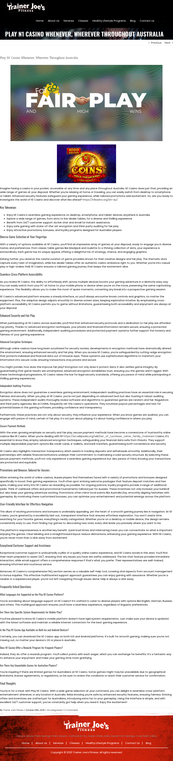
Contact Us (132, 743)
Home (25, 743)
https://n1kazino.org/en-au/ (100, 199)
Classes (75, 743)
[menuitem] (40, 21)
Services (58, 743)
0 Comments (71, 710)
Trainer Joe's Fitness (13, 710)
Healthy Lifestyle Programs (102, 743)
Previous (156, 42)
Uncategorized (54, 710)
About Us (41, 743)
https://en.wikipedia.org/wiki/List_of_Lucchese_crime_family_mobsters (109, 436)
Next (167, 42)
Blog (148, 743)
